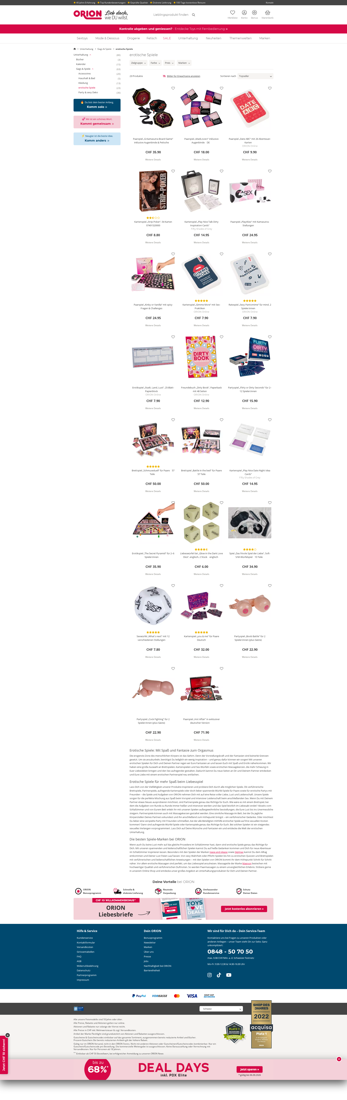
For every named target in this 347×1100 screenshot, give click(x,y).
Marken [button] (182, 62)
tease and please (219, 852)
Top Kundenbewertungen (112, 2)
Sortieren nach (228, 76)
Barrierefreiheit (152, 970)
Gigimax (239, 852)
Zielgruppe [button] (137, 62)
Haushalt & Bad (90, 78)
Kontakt (269, 2)
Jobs (146, 961)
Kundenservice (85, 937)
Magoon (246, 863)
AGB (79, 961)
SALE (167, 38)
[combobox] (167, 14)
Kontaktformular (86, 942)
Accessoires (87, 73)
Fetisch (152, 38)
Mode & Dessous (107, 38)
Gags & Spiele (88, 69)
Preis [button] (167, 62)
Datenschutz (83, 970)
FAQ (79, 956)
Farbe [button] (154, 62)
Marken (264, 38)
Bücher (83, 59)
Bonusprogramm (153, 937)
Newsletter (150, 942)
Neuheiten (213, 38)
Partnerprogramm (87, 975)
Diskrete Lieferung (161, 2)
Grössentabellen (85, 951)
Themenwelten (241, 38)
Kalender (84, 64)
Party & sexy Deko (91, 92)
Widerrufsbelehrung (87, 966)
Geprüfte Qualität (139, 2)
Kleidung (86, 83)
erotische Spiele (90, 88)
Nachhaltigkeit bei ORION (157, 966)
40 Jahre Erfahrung (85, 2)
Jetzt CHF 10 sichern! (4, 1055)
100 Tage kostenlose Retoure (190, 2)
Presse (147, 956)
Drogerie (133, 38)
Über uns (149, 951)
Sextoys (82, 38)
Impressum (83, 979)
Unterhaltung (188, 38)
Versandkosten (85, 947)
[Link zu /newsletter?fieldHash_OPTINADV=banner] (173, 908)
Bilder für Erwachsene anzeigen (183, 76)
